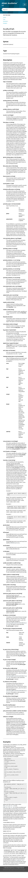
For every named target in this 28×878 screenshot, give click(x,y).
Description (5, 21)
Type (4, 19)
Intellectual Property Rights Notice (10, 869)
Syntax (4, 17)
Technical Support (21, 869)
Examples (5, 23)
